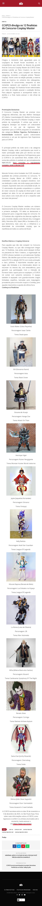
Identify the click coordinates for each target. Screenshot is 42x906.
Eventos (4, 21)
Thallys (4, 34)
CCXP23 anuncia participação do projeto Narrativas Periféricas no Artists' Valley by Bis (21, 866)
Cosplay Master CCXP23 (21, 832)
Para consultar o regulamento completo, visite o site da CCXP (21, 164)
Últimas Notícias (9, 889)
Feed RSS (35, 889)
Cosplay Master (27, 829)
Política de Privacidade (23, 889)
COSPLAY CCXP (18, 829)
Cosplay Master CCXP (7, 832)
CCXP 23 (11, 829)
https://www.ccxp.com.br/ (22, 824)
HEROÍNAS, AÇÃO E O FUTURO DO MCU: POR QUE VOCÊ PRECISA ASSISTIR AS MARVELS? (21, 856)
